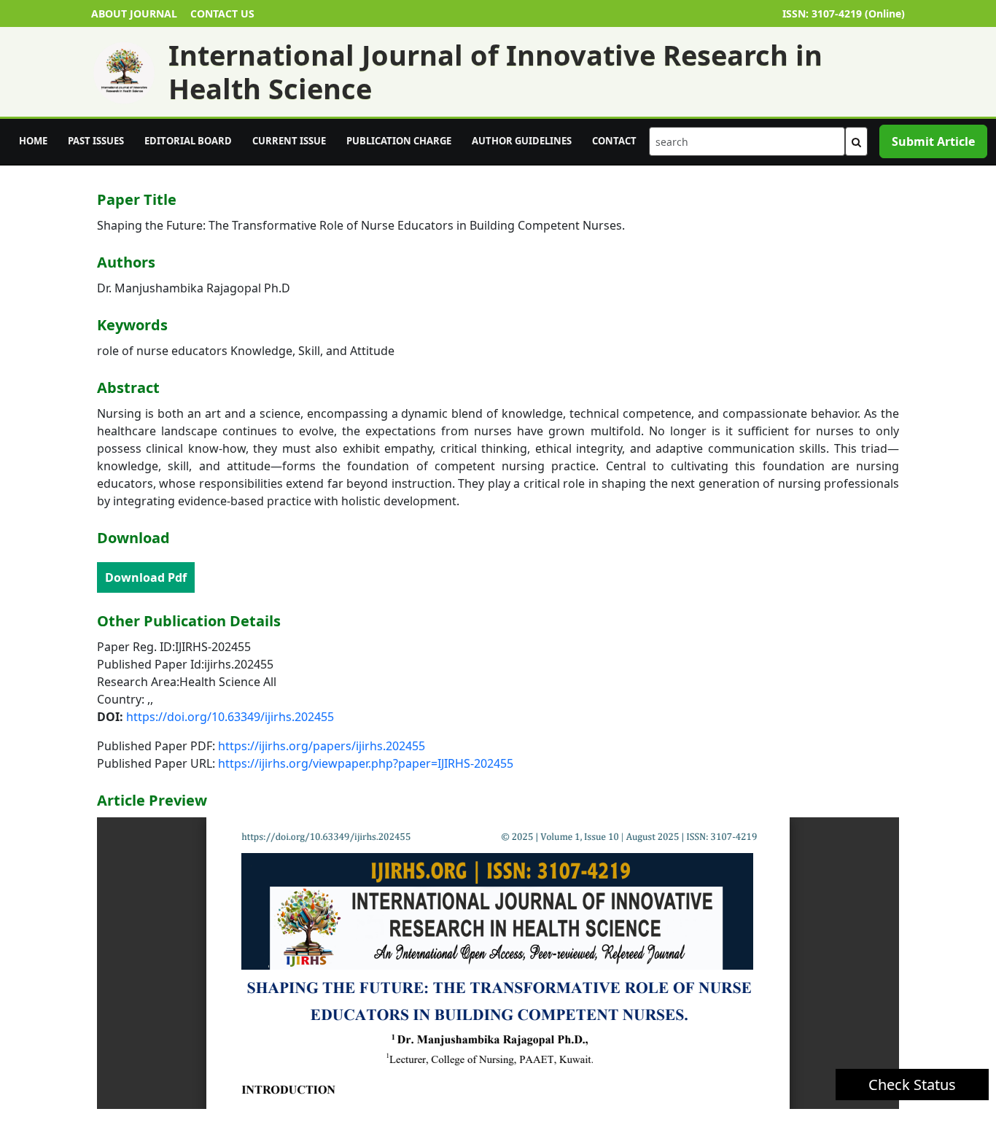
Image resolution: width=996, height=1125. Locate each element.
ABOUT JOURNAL (134, 13)
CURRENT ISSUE (289, 140)
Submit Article (933, 141)
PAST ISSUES (96, 140)
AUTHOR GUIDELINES (522, 140)
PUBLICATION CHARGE (398, 140)
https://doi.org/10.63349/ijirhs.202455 (230, 717)
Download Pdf (146, 577)
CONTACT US (222, 13)
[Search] (856, 141)
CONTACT (614, 140)
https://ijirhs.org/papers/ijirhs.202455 (321, 746)
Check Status (912, 1084)
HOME (33, 140)
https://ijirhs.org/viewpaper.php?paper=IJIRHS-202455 (365, 763)
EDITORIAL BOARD (188, 140)
